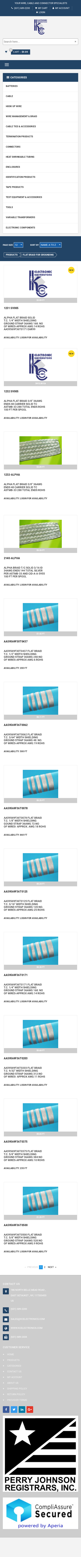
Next (52, 1267)
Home (10, 1354)
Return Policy (16, 1394)
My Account (62, 8)
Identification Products (20, 177)
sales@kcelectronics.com (28, 1319)
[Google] (30, 1409)
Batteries (12, 86)
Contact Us (14, 1371)
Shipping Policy (17, 1388)
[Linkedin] (22, 1409)
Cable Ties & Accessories (21, 126)
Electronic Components (20, 227)
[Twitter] (14, 1409)
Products (13, 1360)
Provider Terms (17, 1400)
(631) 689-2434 (19, 1336)
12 (16, 244)
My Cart (42, 8)
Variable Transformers (20, 217)
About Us (12, 1382)
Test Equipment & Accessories (24, 197)
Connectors (13, 146)
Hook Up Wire (14, 106)
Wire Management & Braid (21, 116)
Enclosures (13, 167)
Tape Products (15, 187)
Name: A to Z (49, 244)
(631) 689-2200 (22, 8)
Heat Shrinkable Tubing (20, 157)
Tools (9, 207)
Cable (9, 96)
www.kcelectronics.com (26, 1328)
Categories (14, 1365)
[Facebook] (6, 1409)
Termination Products (19, 136)
